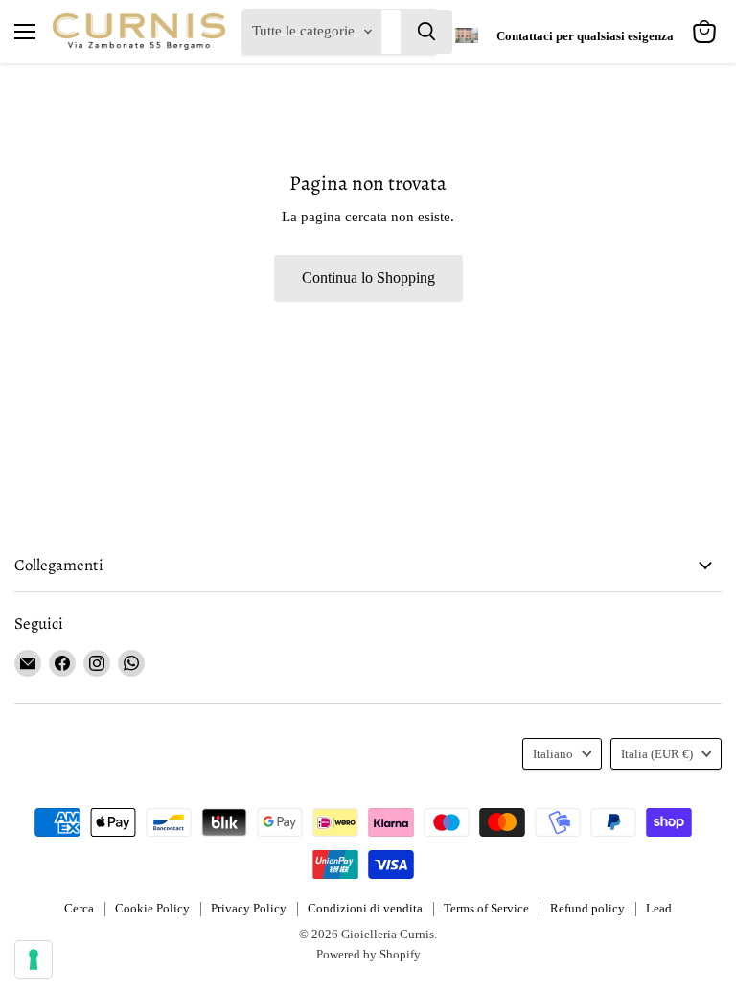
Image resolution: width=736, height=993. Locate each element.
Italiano (553, 754)
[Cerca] (426, 32)
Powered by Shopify (368, 954)
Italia (657, 754)
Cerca (79, 908)
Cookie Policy (152, 908)
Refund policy (587, 908)
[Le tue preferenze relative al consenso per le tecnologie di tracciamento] (33, 959)
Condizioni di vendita (365, 908)
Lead (659, 908)
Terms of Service (486, 908)
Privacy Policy (249, 908)
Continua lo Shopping (368, 277)
